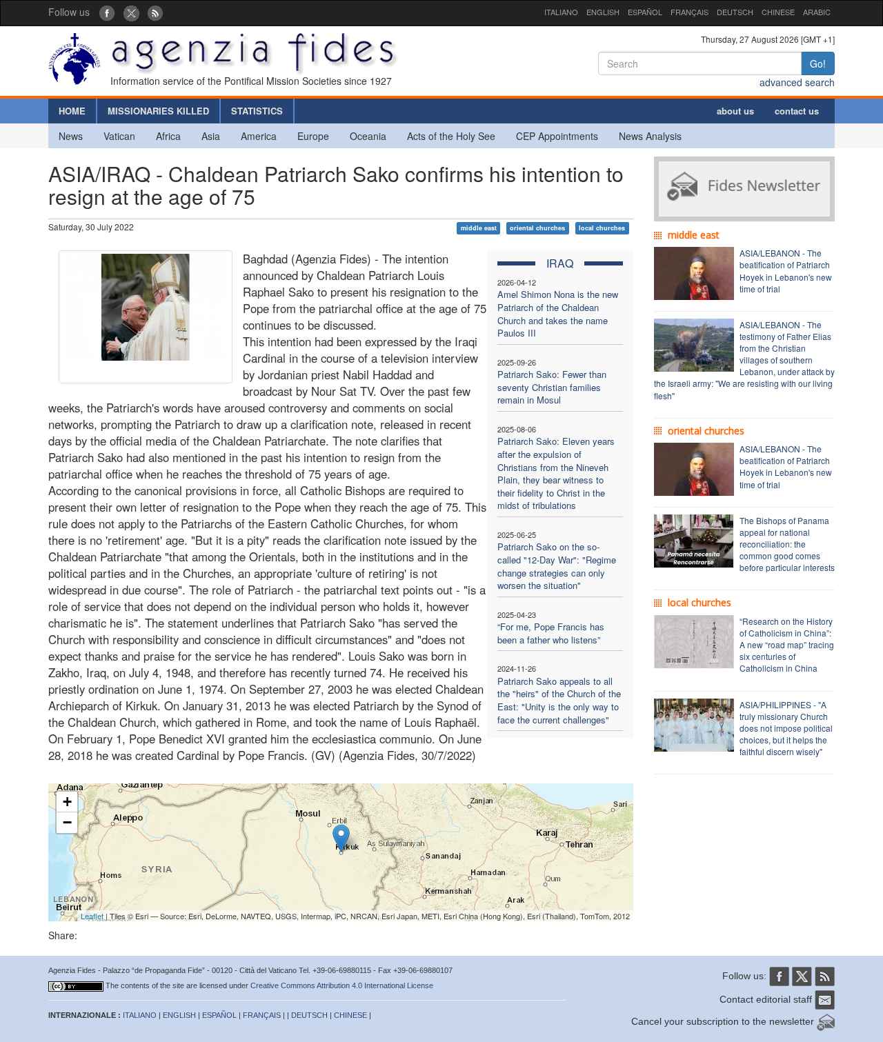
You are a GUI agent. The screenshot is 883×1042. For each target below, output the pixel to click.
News (71, 136)
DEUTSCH (735, 11)
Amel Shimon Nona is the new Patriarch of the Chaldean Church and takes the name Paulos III (557, 313)
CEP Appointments (557, 136)
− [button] (67, 822)
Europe (313, 136)
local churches (602, 227)
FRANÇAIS (689, 11)
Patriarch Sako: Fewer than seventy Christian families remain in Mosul (551, 387)
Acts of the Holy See (451, 136)
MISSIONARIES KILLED (158, 110)
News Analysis (650, 136)
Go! (818, 63)
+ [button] (67, 801)
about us (735, 110)
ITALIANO (561, 11)
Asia (210, 136)
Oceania (368, 136)
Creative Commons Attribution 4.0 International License (341, 985)
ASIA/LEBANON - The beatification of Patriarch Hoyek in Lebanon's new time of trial (786, 270)
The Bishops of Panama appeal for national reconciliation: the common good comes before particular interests (787, 544)
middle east (479, 227)
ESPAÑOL (645, 11)
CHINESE (778, 11)
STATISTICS (257, 110)
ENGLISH (602, 11)
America (259, 136)
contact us (797, 110)
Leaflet (92, 915)
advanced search (797, 82)
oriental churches (537, 227)
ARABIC (817, 11)
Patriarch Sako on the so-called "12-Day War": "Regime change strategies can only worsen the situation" (556, 566)
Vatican (119, 136)
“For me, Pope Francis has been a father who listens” (550, 633)
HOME (72, 110)
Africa (168, 136)
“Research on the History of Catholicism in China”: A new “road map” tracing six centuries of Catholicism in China (787, 644)
